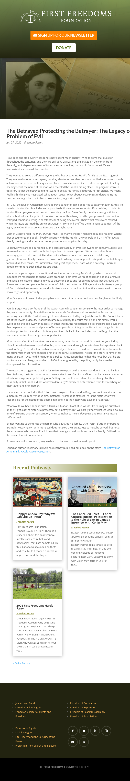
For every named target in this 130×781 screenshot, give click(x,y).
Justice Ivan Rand (25, 703)
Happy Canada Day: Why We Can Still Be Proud (36, 515)
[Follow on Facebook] (73, 731)
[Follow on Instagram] (106, 731)
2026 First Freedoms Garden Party (35, 607)
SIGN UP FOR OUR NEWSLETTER (66, 35)
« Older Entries (21, 663)
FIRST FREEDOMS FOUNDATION (62, 767)
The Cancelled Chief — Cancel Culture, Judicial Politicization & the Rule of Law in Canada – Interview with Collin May (91, 518)
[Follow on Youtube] (84, 731)
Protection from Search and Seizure (35, 745)
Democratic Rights (25, 728)
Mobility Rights (23, 732)
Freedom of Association (83, 716)
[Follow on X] (95, 731)
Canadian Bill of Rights (28, 707)
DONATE (63, 47)
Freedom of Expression (83, 707)
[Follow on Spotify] (84, 742)
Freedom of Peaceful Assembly (87, 711)
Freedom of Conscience (83, 703)
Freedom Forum (33, 142)
